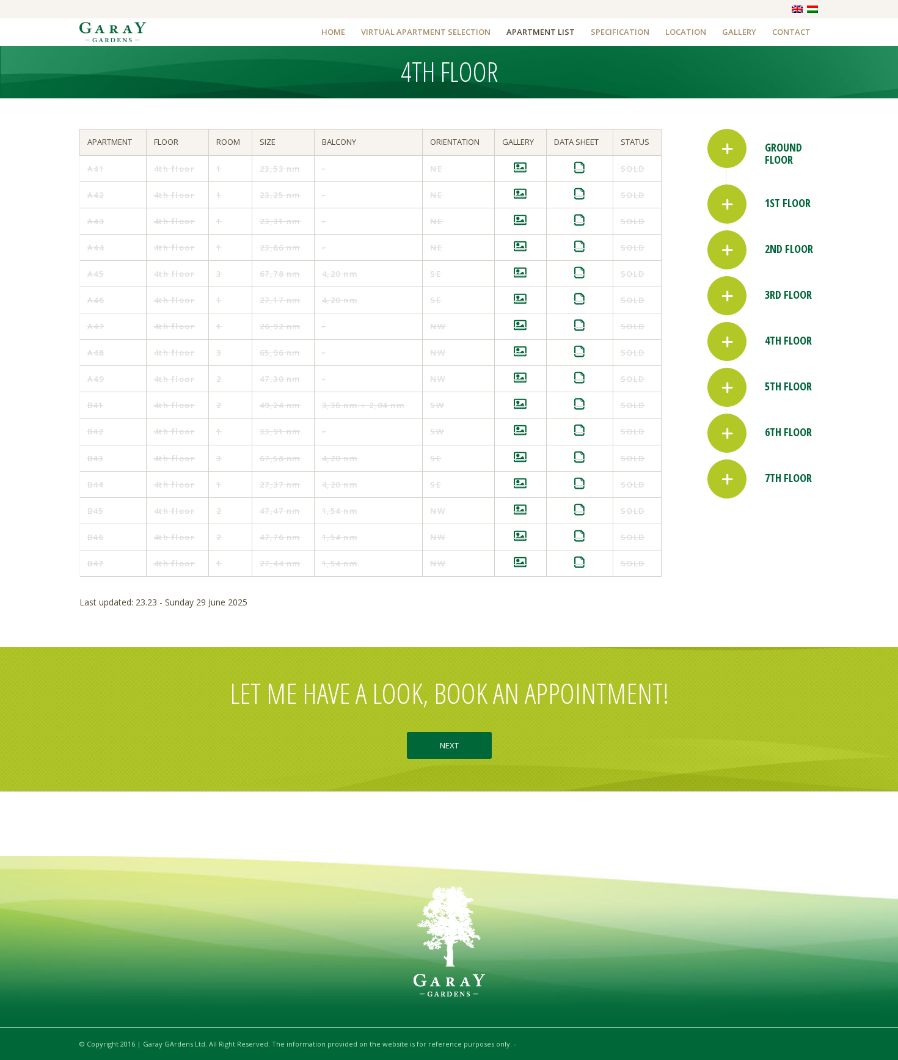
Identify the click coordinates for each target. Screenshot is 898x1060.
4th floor (788, 340)
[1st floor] (727, 204)
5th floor (788, 386)
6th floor (788, 432)
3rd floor (788, 294)
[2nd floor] (727, 249)
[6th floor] (727, 433)
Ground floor (783, 153)
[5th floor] (727, 387)
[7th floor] (727, 479)
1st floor (788, 203)
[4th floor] (727, 341)
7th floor (788, 477)
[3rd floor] (727, 295)
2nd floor (789, 248)
